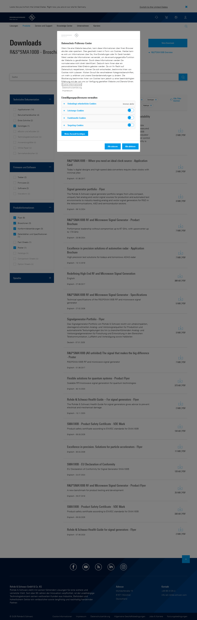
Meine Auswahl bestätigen (74, 134)
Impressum (67, 90)
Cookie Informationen (71, 84)
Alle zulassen (113, 146)
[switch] (130, 110)
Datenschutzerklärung (72, 87)
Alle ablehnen (130, 146)
